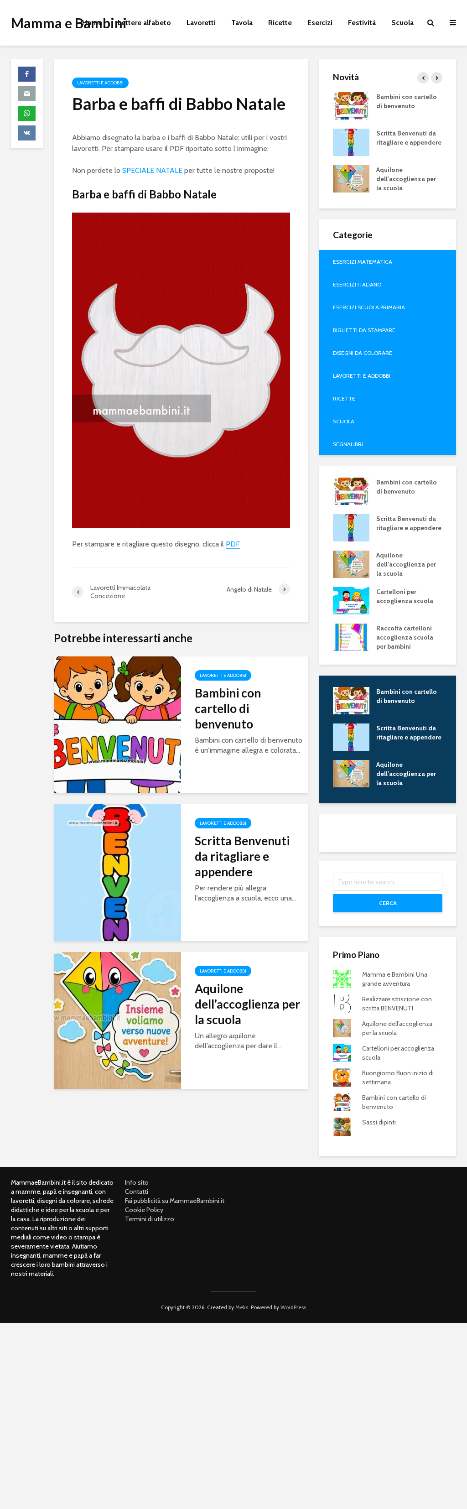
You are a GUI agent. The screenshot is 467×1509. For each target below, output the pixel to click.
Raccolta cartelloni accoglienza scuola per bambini (404, 637)
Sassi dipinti (379, 1122)
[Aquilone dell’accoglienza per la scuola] (117, 1019)
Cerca (388, 903)
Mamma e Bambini (69, 23)
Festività (362, 22)
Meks (241, 1307)
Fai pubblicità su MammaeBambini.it (174, 1201)
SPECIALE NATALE (152, 170)
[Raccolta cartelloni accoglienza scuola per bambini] (351, 636)
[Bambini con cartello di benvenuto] (117, 724)
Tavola (242, 22)
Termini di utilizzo (149, 1219)
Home (92, 22)
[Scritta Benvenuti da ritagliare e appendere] (117, 872)
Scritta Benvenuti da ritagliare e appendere (242, 856)
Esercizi (319, 22)
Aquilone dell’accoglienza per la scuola (247, 1004)
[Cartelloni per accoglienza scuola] (351, 600)
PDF (233, 544)
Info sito (137, 1182)
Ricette (280, 22)
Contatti (136, 1191)
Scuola (402, 22)
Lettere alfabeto (144, 22)
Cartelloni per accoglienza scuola (404, 596)
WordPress (293, 1307)
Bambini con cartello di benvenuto (228, 708)
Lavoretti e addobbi (100, 83)
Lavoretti (201, 22)
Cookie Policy (144, 1210)
